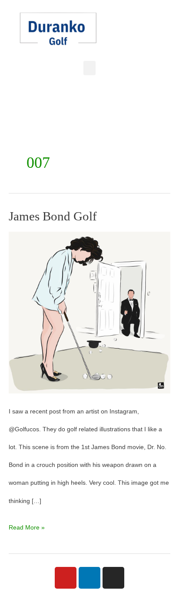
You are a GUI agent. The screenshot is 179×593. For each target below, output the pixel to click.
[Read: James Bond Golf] (89, 312)
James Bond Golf (53, 216)
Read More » (27, 525)
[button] (89, 68)
